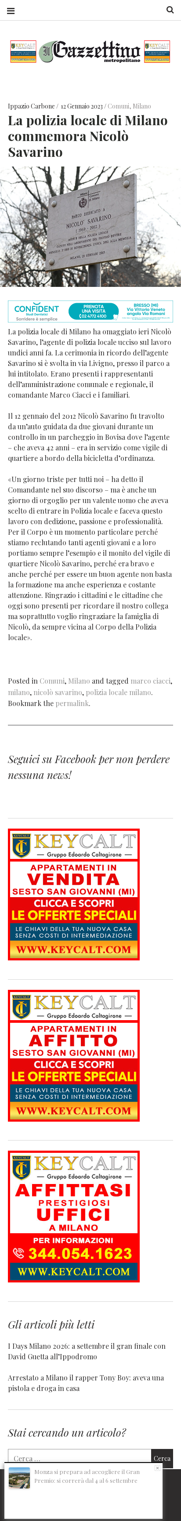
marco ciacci (150, 680)
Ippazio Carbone (32, 106)
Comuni (118, 106)
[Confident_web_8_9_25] (90, 319)
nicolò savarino (57, 692)
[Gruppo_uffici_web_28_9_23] (74, 1279)
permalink (72, 703)
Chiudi (157, 1468)
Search (167, 10)
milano (19, 692)
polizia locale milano (118, 692)
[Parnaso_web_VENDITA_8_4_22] (74, 957)
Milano (142, 106)
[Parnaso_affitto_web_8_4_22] (74, 1118)
